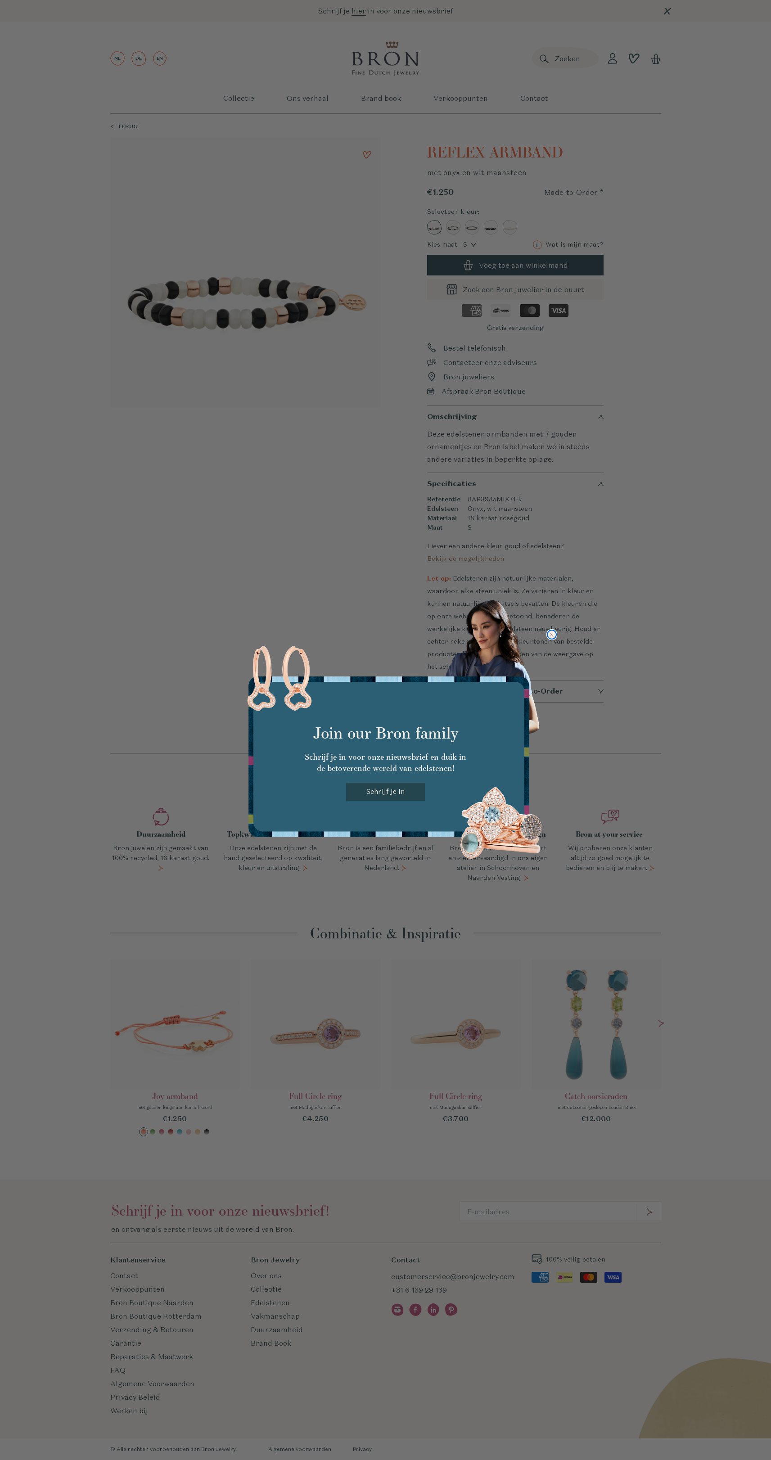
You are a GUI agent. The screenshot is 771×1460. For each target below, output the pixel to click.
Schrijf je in (385, 791)
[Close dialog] (551, 634)
